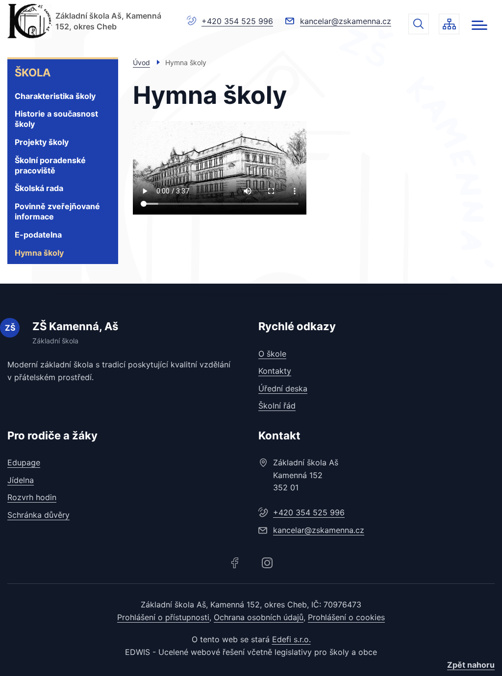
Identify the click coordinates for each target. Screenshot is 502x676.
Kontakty (274, 371)
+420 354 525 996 (237, 21)
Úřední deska (282, 388)
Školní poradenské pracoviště (50, 165)
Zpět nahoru (471, 665)
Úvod (141, 62)
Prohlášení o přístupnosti (163, 617)
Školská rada (39, 188)
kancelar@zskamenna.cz (345, 21)
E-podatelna (38, 235)
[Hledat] (418, 24)
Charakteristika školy (55, 96)
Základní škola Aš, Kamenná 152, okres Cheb (108, 21)
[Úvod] (29, 21)
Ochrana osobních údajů (258, 617)
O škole (272, 354)
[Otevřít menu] (479, 25)
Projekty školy (42, 142)
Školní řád (277, 405)
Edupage (23, 462)
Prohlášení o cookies (346, 617)
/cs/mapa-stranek (449, 24)
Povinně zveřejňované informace (57, 211)
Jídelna (20, 480)
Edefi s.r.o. (291, 639)
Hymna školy (39, 253)
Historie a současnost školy (56, 119)
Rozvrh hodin (31, 497)
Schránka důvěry (38, 515)
